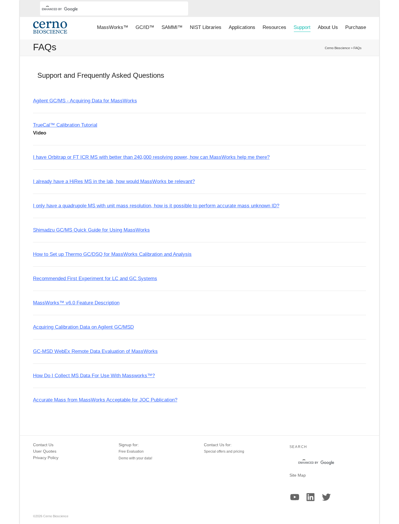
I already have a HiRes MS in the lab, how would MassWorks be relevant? (114, 181)
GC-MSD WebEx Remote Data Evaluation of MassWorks (95, 351)
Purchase (355, 27)
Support (302, 27)
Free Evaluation (131, 451)
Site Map (297, 475)
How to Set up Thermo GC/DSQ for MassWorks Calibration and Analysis (112, 254)
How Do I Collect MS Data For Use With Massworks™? (94, 375)
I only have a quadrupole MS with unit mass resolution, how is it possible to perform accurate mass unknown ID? (156, 205)
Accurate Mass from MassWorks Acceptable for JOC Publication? (105, 400)
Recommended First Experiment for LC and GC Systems (95, 278)
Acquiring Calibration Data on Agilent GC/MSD (83, 327)
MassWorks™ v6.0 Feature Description (76, 303)
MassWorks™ (112, 27)
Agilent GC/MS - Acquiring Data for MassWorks (85, 101)
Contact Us (43, 444)
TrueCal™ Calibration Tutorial (65, 125)
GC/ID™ (145, 27)
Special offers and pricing (224, 451)
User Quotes (44, 451)
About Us (328, 27)
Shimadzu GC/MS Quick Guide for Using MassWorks (91, 230)
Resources (274, 27)
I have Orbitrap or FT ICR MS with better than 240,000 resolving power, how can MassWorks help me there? (151, 157)
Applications (242, 27)
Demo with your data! (135, 458)
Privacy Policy (45, 457)
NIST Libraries (205, 27)
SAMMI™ (172, 27)
